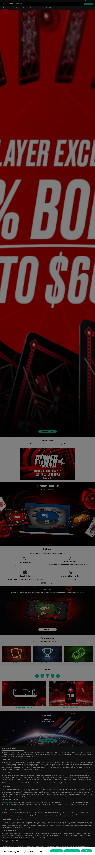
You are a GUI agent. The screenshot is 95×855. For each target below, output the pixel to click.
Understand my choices (56, 850)
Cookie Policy (27, 852)
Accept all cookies (86, 850)
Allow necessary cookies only (72, 850)
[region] (47, 851)
